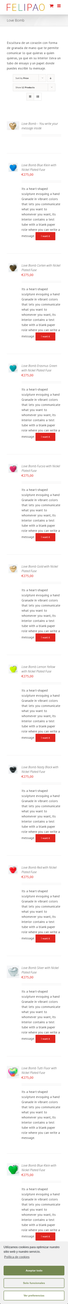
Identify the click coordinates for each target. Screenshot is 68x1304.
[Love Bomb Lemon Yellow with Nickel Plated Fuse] (13, 667)
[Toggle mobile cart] (51, 6)
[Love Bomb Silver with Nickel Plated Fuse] (13, 968)
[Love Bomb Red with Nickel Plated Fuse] (13, 868)
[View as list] (37, 96)
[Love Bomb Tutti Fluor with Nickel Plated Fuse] (13, 1068)
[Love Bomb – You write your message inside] (13, 124)
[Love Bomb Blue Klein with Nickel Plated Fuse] (13, 165)
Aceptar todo (34, 1270)
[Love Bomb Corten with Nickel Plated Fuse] (13, 266)
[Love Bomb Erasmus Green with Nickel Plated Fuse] (13, 366)
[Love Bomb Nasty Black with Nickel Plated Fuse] (13, 767)
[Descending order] (50, 78)
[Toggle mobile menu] (59, 6)
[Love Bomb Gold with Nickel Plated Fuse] (13, 567)
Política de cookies (16, 1257)
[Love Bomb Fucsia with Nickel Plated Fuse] (13, 466)
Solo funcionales (34, 1283)
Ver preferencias (34, 1295)
